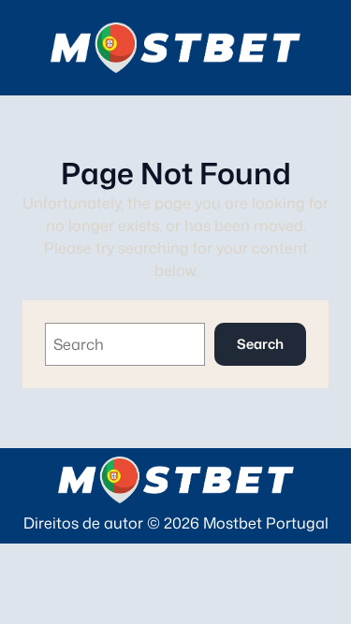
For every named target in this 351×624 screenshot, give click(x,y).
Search (260, 344)
